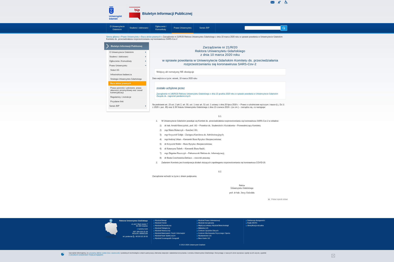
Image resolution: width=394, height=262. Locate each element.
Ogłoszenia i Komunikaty (120, 61)
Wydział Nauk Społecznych (165, 236)
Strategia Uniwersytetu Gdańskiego (126, 79)
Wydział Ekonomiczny (163, 225)
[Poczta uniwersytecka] (272, 2)
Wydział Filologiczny (162, 228)
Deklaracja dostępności (256, 220)
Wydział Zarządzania (206, 223)
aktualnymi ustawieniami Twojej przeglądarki (86, 255)
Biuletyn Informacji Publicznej (167, 14)
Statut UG (114, 70)
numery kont (143, 229)
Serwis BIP (114, 106)
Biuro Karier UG (204, 238)
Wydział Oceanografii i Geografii (167, 238)
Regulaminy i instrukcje (120, 97)
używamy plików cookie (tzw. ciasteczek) (104, 253)
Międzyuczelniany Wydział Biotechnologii (213, 225)
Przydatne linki (117, 101)
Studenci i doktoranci (118, 56)
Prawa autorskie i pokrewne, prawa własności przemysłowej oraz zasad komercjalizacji (126, 90)
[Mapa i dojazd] (112, 220)
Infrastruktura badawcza (121, 74)
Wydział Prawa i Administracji (209, 220)
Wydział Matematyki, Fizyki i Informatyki (170, 233)
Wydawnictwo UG (205, 236)
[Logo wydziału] (134, 13)
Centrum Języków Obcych (208, 230)
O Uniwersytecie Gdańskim (121, 52)
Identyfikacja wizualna (255, 225)
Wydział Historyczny (162, 230)
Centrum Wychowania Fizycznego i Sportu (214, 233)
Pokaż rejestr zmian (279, 199)
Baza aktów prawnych (151, 37)
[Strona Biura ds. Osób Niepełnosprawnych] (286, 2)
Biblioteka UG (203, 228)
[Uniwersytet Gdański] (116, 13)
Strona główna (112, 37)
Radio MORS (252, 223)
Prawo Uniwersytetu (130, 37)
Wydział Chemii (160, 223)
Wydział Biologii (160, 220)
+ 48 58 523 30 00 (141, 236)
